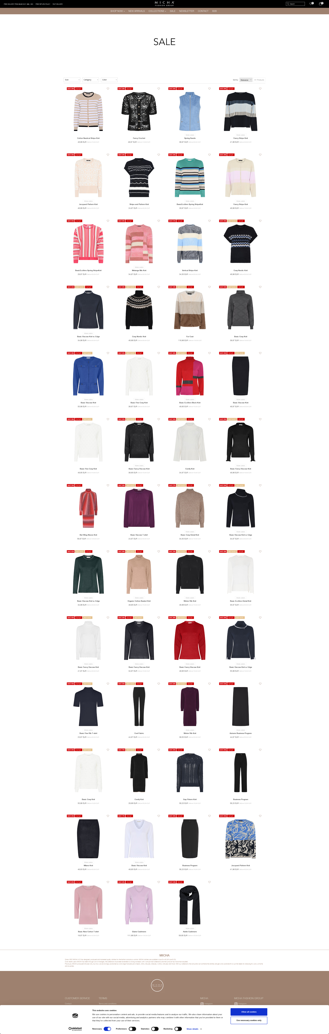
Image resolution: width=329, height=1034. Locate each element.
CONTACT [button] (203, 11)
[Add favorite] (108, 89)
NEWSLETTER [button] (186, 11)
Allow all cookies (249, 1012)
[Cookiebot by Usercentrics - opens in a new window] (75, 1029)
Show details (192, 1029)
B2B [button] (214, 11)
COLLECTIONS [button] (157, 11)
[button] (312, 4)
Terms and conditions (107, 1003)
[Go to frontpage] (164, 3)
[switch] (132, 1029)
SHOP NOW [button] (117, 11)
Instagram (208, 1003)
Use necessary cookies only (248, 1020)
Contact (68, 1003)
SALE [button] (172, 11)
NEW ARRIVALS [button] (137, 11)
